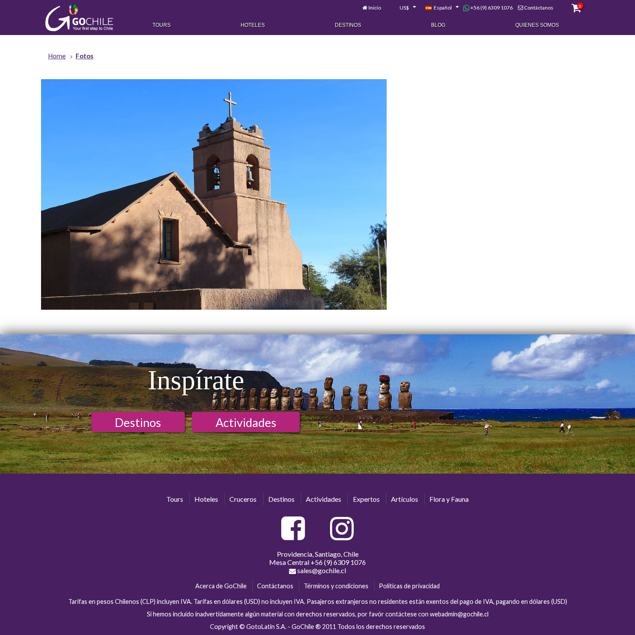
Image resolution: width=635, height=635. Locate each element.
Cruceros (243, 499)
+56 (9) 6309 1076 (491, 7)
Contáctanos (538, 7)
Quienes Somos (537, 25)
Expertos (366, 499)
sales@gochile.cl (321, 570)
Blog (438, 25)
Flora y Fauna (449, 499)
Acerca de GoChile (221, 586)
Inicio (374, 7)
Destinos (348, 25)
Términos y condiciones (336, 586)
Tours (161, 25)
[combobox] (403, 8)
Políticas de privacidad (409, 586)
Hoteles (253, 25)
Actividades (246, 422)
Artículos (404, 499)
